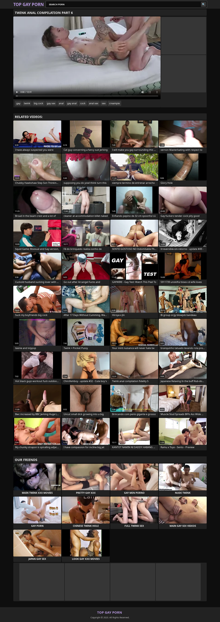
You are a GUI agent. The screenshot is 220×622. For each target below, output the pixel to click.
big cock (38, 103)
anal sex (93, 103)
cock (82, 103)
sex (104, 103)
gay (18, 103)
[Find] (203, 4)
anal (61, 103)
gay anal (72, 103)
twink (27, 103)
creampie (114, 103)
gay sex (51, 103)
